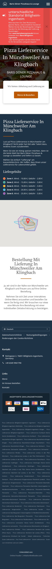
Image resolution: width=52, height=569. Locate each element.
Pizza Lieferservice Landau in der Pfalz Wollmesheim (27, 456)
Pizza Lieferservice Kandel (33, 509)
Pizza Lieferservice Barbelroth (12, 506)
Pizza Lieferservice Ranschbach (35, 459)
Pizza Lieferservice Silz (41, 519)
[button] (48, 4)
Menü (4, 379)
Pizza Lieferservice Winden (11, 453)
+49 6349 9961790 (13, 363)
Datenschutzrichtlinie (12, 335)
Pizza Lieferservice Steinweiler (38, 449)
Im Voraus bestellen (11, 383)
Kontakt (5, 387)
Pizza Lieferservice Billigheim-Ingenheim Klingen (28, 429)
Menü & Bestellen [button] (26, 95)
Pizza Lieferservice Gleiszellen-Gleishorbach (35, 503)
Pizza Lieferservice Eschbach (26, 436)
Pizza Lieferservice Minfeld (11, 529)
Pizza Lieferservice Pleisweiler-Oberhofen (28, 493)
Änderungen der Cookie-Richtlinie (17, 338)
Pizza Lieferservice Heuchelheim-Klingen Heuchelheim (26, 443)
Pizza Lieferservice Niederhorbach (22, 476)
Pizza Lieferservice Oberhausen (34, 506)
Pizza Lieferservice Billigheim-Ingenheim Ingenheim (19, 423)
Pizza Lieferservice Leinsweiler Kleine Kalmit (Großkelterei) (23, 523)
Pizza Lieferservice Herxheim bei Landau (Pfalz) (29, 533)
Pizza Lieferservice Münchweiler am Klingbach (34, 526)
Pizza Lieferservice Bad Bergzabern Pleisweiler (17, 516)
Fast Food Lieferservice (23, 539)
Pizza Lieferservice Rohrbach (35, 446)
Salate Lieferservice (38, 539)
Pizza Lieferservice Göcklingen (24, 466)
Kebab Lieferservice (35, 536)
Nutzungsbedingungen (36, 335)
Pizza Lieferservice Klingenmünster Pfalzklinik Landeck (27, 479)
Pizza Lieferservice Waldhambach (22, 519)
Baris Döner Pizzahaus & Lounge (24, 4)
